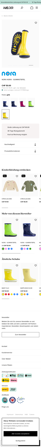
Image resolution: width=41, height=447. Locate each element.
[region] (20, 44)
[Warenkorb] (31, 7)
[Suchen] (21, 7)
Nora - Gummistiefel (9, 243)
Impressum (10, 414)
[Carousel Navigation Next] (36, 207)
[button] (20, 144)
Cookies (31, 414)
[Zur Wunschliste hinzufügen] (36, 23)
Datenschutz (19, 414)
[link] (9, 74)
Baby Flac (5, 288)
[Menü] (36, 7)
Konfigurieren (20, 441)
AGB (26, 414)
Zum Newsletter (20, 334)
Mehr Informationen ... (10, 428)
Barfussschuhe (26, 288)
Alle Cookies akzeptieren (20, 434)
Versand (23, 88)
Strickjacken (7, 199)
